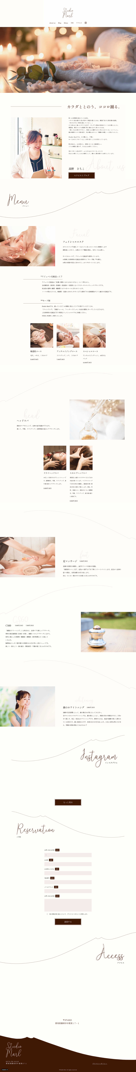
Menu (66, 23)
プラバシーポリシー (99, 1063)
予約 (72, 23)
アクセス (79, 23)
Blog (59, 23)
